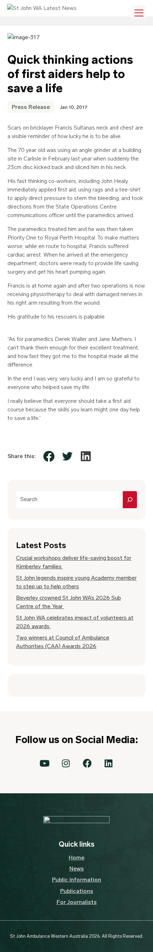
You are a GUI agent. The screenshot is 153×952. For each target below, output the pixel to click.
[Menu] (139, 12)
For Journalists (77, 902)
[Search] (130, 499)
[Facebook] (48, 456)
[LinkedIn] (85, 456)
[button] (44, 763)
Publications (76, 891)
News (76, 868)
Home (76, 857)
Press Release (31, 107)
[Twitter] (67, 456)
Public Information (76, 879)
